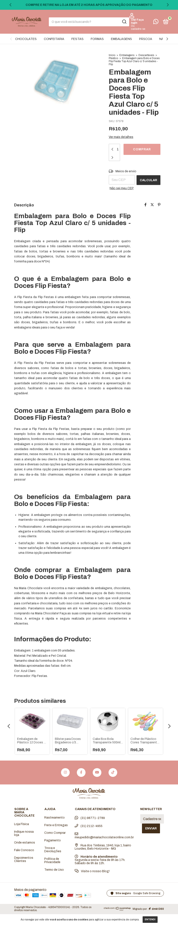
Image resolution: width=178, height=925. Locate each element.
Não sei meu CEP (122, 188)
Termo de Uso (54, 869)
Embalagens (126, 55)
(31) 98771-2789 (92, 818)
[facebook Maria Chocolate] (81, 772)
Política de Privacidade (52, 860)
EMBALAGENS (121, 39)
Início (112, 55)
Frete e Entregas (56, 825)
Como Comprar (55, 832)
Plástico (113, 58)
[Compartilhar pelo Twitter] (152, 205)
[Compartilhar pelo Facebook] (145, 205)
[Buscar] (124, 22)
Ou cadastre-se (138, 27)
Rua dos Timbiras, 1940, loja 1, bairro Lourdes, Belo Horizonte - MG (103, 847)
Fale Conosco (24, 850)
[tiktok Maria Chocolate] (113, 772)
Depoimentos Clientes (23, 859)
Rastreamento (54, 817)
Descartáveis (146, 55)
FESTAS (77, 39)
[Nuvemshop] (117, 910)
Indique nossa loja (24, 833)
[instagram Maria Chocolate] (65, 772)
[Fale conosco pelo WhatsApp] (156, 22)
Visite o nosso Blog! (95, 871)
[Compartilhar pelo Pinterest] (159, 205)
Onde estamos (24, 842)
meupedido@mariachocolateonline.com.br (104, 837)
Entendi (150, 919)
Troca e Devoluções (52, 849)
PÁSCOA (145, 39)
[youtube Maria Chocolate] (97, 772)
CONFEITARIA (54, 39)
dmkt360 (158, 908)
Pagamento (52, 840)
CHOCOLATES (26, 39)
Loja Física (21, 824)
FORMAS (97, 39)
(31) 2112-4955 (91, 826)
